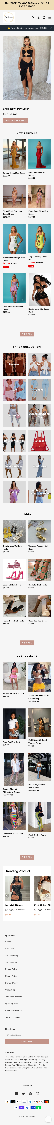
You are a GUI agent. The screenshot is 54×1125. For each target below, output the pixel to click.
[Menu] (49, 17)
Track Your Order (12, 1017)
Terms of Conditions (13, 997)
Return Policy (11, 976)
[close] (51, 27)
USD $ (26, 1086)
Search (8, 942)
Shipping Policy (11, 955)
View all (27, 334)
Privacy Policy (11, 983)
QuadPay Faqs (11, 1003)
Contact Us (10, 990)
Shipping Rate (11, 962)
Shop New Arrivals (15, 120)
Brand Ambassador (13, 1010)
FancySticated (30, 1116)
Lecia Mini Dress (14, 905)
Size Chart (9, 948)
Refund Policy (11, 969)
